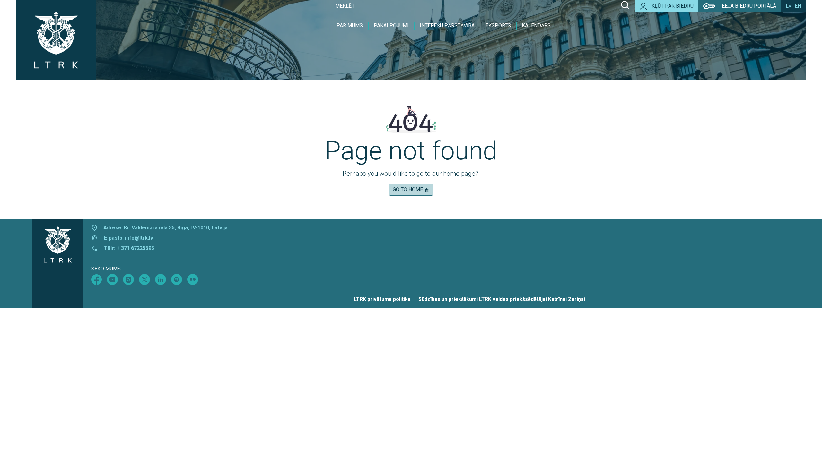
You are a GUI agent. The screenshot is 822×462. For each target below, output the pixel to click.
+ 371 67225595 (135, 248)
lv (788, 6)
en (798, 6)
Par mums (350, 25)
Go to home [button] (408, 189)
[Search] (625, 6)
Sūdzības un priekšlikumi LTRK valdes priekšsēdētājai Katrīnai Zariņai (501, 299)
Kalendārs (536, 25)
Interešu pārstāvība (447, 25)
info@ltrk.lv (139, 238)
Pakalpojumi (391, 25)
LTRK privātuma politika (382, 299)
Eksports (498, 25)
